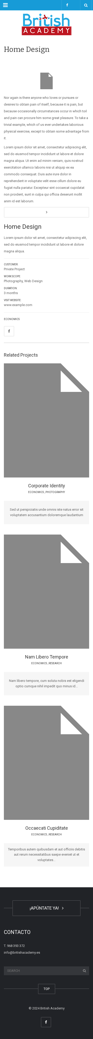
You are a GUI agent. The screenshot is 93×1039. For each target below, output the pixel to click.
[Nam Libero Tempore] (61, 591)
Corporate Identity (46, 485)
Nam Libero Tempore (46, 657)
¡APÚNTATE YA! (45, 908)
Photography (55, 492)
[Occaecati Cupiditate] (61, 762)
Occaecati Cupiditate (46, 828)
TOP (47, 989)
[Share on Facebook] (9, 331)
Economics (12, 319)
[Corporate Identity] (61, 420)
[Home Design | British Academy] (46, 23)
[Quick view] (35, 420)
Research (55, 663)
